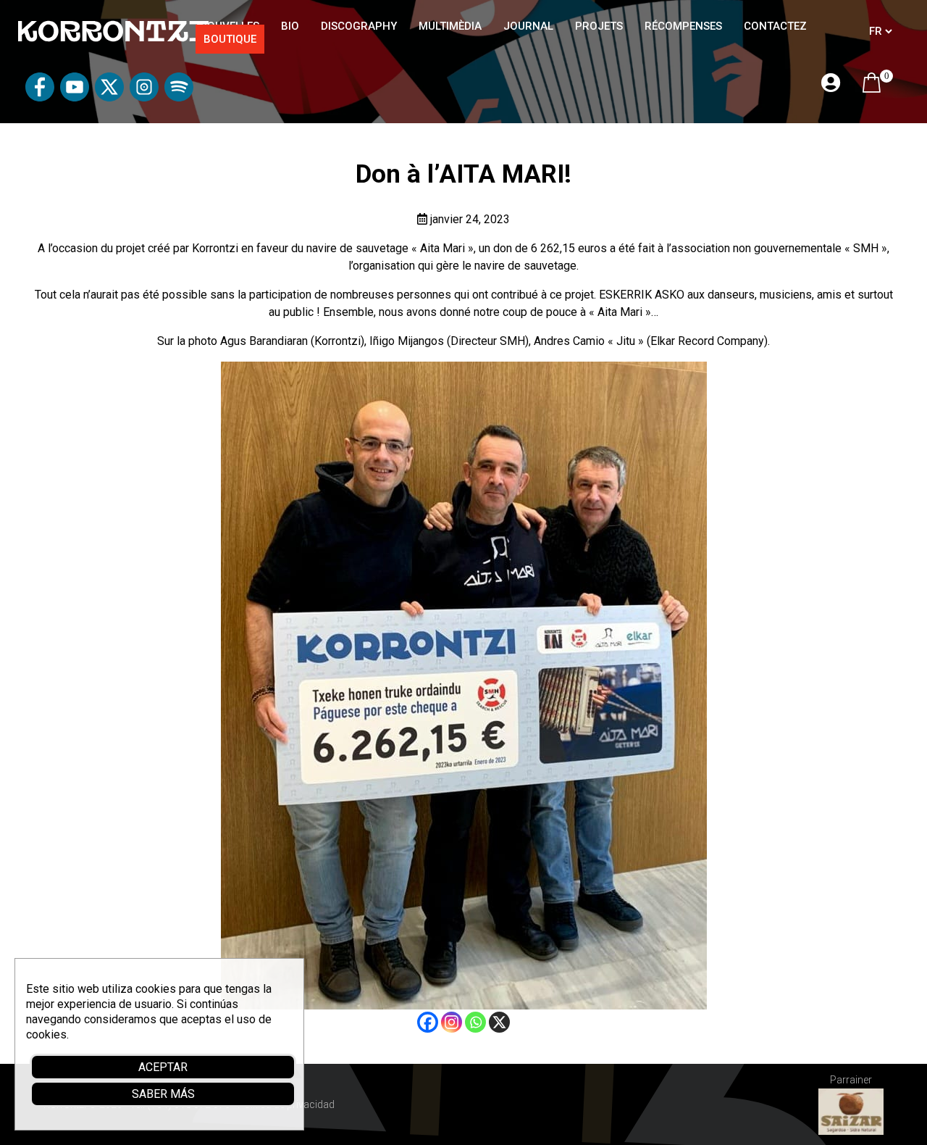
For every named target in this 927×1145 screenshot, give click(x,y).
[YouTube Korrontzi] (74, 97)
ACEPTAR (163, 1067)
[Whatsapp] (475, 1022)
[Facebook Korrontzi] (39, 97)
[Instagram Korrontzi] (144, 97)
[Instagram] (451, 1022)
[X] (499, 1022)
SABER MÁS (163, 1094)
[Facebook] (427, 1022)
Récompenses (683, 26)
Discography (359, 26)
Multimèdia (450, 26)
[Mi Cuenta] (830, 83)
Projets (599, 26)
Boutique (230, 39)
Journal (528, 26)
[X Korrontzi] (109, 97)
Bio (290, 26)
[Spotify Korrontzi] (178, 97)
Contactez (775, 26)
